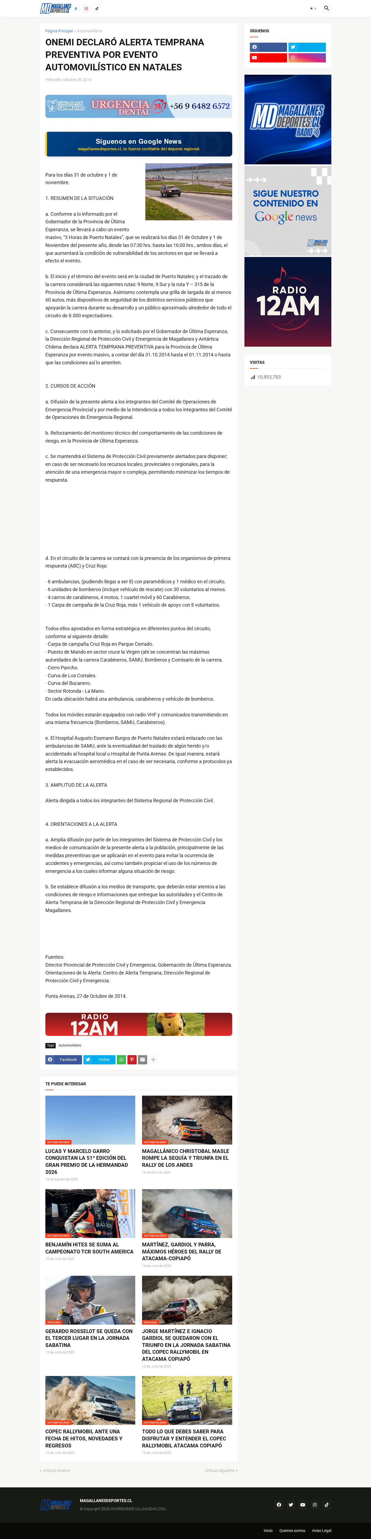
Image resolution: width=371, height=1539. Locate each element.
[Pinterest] (132, 1059)
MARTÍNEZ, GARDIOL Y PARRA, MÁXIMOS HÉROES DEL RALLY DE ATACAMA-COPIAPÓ (181, 1252)
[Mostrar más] (153, 1059)
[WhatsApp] (121, 1059)
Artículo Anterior (57, 1470)
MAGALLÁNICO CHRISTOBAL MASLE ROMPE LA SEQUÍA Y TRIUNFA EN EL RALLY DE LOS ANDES (185, 1158)
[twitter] (307, 47)
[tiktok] (326, 1505)
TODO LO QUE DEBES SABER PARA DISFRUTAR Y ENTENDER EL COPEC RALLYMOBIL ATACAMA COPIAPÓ (184, 1438)
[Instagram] (86, 8)
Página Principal (59, 31)
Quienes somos (292, 1530)
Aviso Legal (321, 1530)
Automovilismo (89, 31)
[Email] (142, 1059)
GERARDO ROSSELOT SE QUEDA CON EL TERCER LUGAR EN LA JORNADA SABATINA (89, 1338)
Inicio (268, 1530)
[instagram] (307, 57)
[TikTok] (96, 8)
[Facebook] (76, 8)
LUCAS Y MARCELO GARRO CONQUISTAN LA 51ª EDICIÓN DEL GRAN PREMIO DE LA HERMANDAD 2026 (86, 1161)
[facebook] (268, 47)
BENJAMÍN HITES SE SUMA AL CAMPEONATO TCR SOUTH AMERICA (89, 1248)
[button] (313, 8)
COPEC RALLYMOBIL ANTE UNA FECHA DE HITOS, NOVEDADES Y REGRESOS (83, 1438)
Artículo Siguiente (219, 1470)
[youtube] (268, 57)
